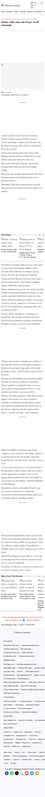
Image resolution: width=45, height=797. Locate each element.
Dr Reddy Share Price (10, 656)
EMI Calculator (8, 705)
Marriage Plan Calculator (29, 712)
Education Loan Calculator (11, 712)
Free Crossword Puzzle (10, 724)
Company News (17, 732)
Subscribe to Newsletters (26, 720)
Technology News (21, 739)
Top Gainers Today (9, 671)
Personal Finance (9, 739)
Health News (26, 743)
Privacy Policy (32, 752)
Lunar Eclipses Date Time (11, 686)
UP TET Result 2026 (9, 679)
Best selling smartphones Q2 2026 (26, 664)
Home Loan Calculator (25, 708)
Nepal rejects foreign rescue (12, 693)
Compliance (7, 759)
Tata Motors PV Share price (12, 652)
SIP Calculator (19, 705)
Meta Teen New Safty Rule (28, 686)
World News (32, 739)
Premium (9, 11)
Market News (28, 732)
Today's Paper (8, 752)
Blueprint (38, 11)
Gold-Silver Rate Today (25, 668)
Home (3, 11)
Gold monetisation (23, 679)
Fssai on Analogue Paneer (11, 689)
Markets (30, 11)
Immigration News (21, 735)
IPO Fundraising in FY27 (24, 675)
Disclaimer (7, 756)
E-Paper (23, 11)
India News (9, 19)
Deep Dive (20, 671)
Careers (6, 763)
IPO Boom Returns (9, 675)
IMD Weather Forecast (32, 671)
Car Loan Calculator (10, 708)
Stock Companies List (10, 720)
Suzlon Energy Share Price (11, 645)
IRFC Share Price (26, 649)
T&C (23, 752)
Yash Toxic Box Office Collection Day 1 (15, 682)
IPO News (38, 732)
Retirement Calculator (32, 705)
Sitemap (37, 759)
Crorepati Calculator (25, 701)
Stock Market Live (9, 664)
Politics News (16, 746)
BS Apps (13, 763)
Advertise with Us (27, 759)
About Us (17, 752)
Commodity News (9, 735)
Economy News (36, 743)
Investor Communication (19, 756)
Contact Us (16, 759)
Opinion (17, 743)
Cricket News (33, 735)
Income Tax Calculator (10, 701)
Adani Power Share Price (11, 649)
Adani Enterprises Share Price (30, 645)
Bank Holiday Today (10, 668)
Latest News (7, 732)
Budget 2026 (26, 746)
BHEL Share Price (27, 652)
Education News (8, 743)
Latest (16, 11)
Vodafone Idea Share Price (26, 656)
